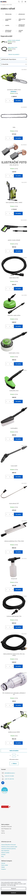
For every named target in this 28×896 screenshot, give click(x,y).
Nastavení (13, 888)
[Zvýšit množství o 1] (13, 100)
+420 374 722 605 (9, 776)
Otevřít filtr (5, 64)
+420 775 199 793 (9, 779)
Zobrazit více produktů (13, 54)
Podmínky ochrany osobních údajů (9, 846)
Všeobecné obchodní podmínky (8, 848)
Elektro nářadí (4, 865)
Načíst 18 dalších (14, 750)
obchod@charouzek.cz (10, 773)
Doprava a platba (5, 852)
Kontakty (3, 854)
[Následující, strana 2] (14, 755)
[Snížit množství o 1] (6, 100)
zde (14, 885)
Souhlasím (13, 893)
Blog (2, 856)
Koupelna (3, 869)
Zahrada (3, 863)
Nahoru (15, 763)
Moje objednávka (5, 850)
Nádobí (3, 867)
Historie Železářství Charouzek (8, 844)
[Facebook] (2, 782)
